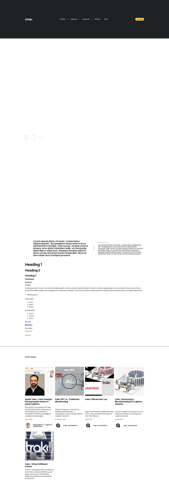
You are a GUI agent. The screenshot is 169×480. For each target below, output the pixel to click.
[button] (64, 19)
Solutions (74, 19)
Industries (86, 19)
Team (106, 19)
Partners (98, 19)
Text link (28, 321)
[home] (28, 19)
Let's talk (139, 19)
